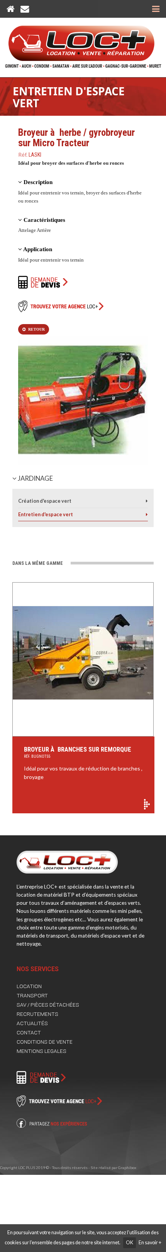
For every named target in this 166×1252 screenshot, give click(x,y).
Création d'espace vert (44, 501)
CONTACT (29, 1032)
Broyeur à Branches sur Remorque (77, 752)
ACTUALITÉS (32, 1023)
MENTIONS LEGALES (41, 1051)
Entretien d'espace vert (69, 97)
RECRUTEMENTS (37, 1014)
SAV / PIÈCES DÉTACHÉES (48, 1005)
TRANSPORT (32, 995)
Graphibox (127, 1167)
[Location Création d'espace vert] (147, 501)
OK (129, 1242)
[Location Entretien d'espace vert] (147, 514)
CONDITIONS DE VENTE (45, 1042)
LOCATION (29, 986)
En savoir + (150, 1242)
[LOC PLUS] (83, 43)
